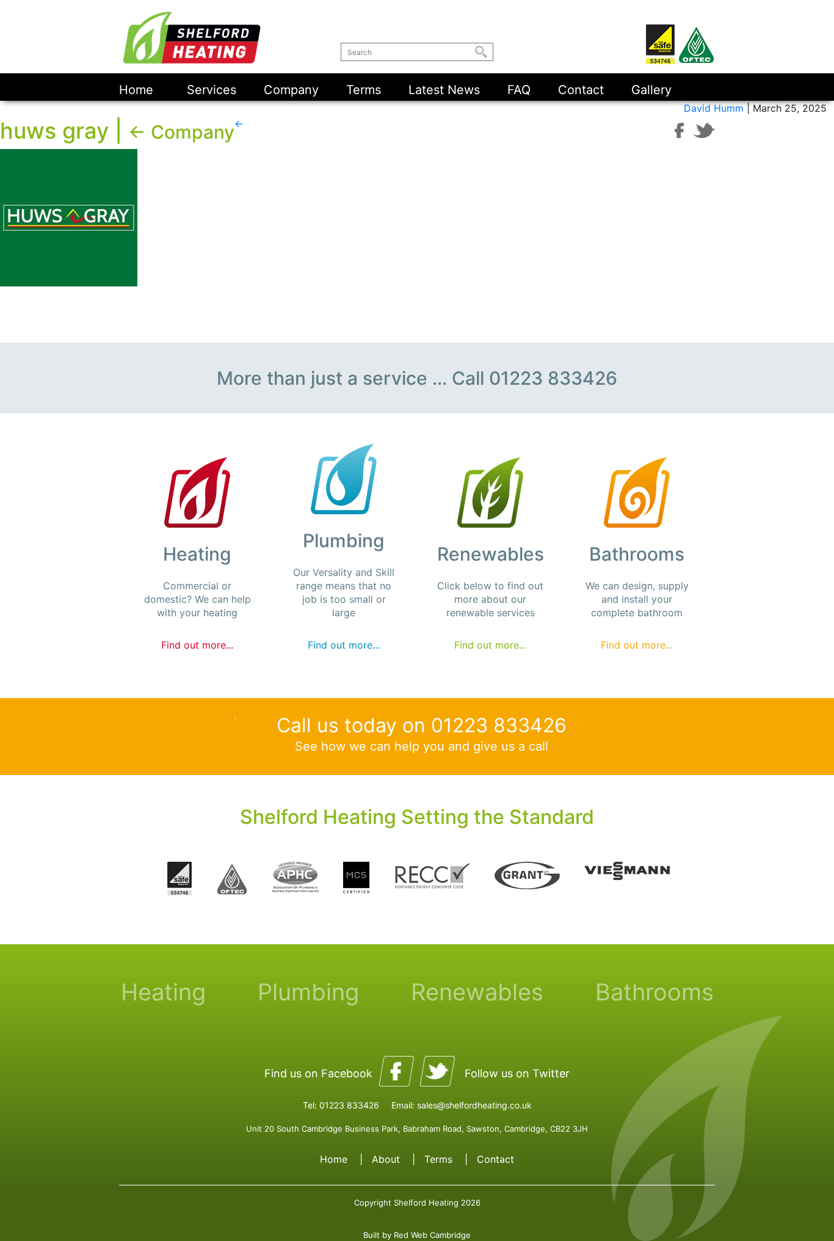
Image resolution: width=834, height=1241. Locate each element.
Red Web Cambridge (432, 1235)
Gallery (651, 89)
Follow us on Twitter (517, 1073)
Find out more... (197, 645)
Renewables (477, 992)
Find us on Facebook (318, 1073)
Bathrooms (654, 992)
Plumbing (308, 992)
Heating (163, 992)
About (386, 1159)
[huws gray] (68, 217)
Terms (363, 89)
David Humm (714, 108)
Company (291, 89)
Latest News (444, 89)
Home (136, 89)
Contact (581, 89)
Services (211, 89)
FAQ (519, 89)
